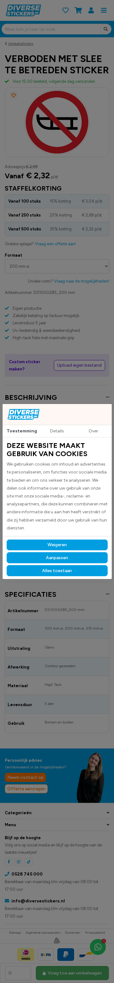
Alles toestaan (57, 570)
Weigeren (57, 544)
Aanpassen (57, 557)
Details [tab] (57, 431)
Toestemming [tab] (22, 431)
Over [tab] (93, 431)
